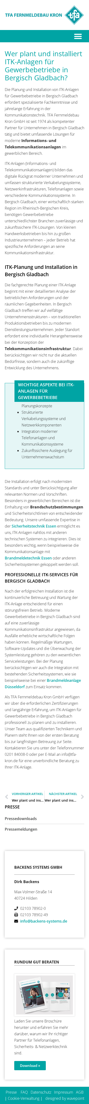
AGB (80, 1092)
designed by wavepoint (64, 1098)
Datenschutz (41, 1092)
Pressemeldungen (21, 829)
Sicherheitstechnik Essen (34, 526)
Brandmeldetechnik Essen (28, 558)
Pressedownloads (21, 818)
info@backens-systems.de (43, 921)
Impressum (63, 1092)
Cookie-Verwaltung (23, 1098)
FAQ (24, 1092)
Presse (11, 1092)
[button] (78, 36)
